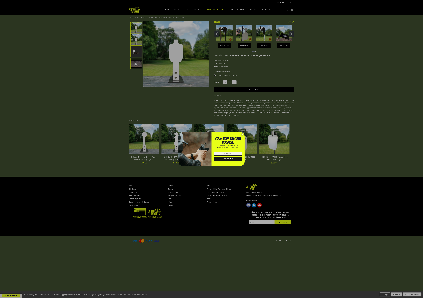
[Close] (242, 134)
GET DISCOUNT (228, 159)
